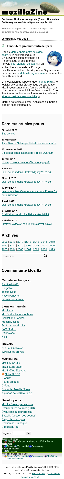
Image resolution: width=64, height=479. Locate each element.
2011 (12, 245)
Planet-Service (38, 473)
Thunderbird (44, 81)
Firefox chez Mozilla (13, 325)
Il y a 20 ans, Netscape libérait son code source (29, 143)
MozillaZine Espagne (14, 370)
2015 (36, 241)
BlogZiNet (7, 288)
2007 (44, 245)
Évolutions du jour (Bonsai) (17, 412)
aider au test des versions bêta (19, 96)
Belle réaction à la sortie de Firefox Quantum (27, 153)
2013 (52, 241)
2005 (5, 249)
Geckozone (12, 451)
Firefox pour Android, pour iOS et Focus (34, 441)
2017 (20, 241)
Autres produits (10, 382)
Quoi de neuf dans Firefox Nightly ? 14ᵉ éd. (27, 181)
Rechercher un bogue (14, 423)
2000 (44, 249)
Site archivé (8, 133)
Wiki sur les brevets (13, 351)
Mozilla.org (8, 310)
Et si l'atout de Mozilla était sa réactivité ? (25, 214)
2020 (5, 241)
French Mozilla (10, 321)
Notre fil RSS (12, 374)
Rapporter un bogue (13, 419)
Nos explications (15, 458)
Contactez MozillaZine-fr (16, 389)
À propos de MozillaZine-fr (17, 393)
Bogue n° (7, 433)
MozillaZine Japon (12, 367)
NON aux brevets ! (12, 348)
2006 (52, 245)
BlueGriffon (52, 456)
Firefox (10, 446)
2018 (12, 241)
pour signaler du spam (24, 63)
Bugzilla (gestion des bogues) (19, 415)
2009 (28, 245)
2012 (5, 245)
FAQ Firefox (9, 329)
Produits (6, 378)
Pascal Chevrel (11, 295)
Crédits (6, 385)
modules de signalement (31, 73)
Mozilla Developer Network (17, 404)
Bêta (10, 441)
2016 (28, 241)
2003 (20, 249)
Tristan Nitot (9, 292)
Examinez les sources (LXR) (18, 408)
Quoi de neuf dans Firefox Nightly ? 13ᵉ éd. (27, 204)
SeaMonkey (37, 446)
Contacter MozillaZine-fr (32, 477)
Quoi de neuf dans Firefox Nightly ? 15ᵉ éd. (27, 172)
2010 (20, 245)
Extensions (8, 333)
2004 (12, 249)
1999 (52, 249)
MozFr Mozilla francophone (17, 314)
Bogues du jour (10, 427)
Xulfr (4, 336)
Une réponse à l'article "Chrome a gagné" (26, 162)
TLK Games (54, 473)
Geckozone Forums (13, 318)
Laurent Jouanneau (13, 299)
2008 (36, 245)
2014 (44, 241)
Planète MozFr (10, 284)
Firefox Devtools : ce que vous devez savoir (27, 224)
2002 (28, 249)
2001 (36, 249)
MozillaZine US (11, 363)
